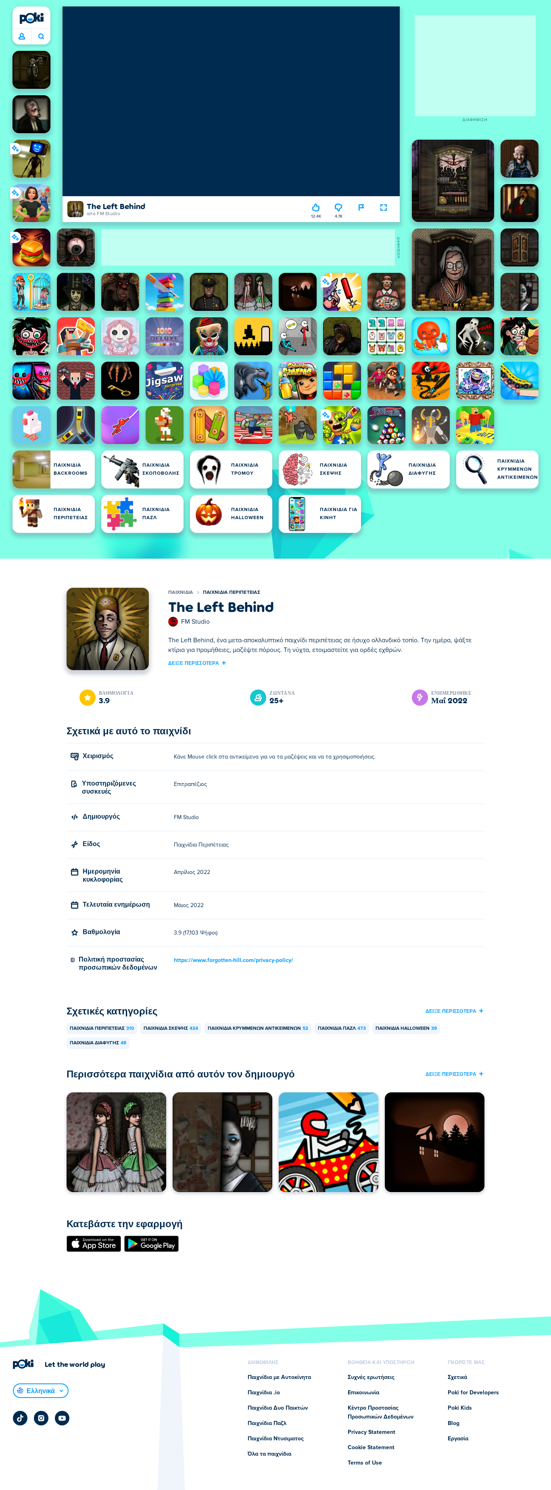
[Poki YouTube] (62, 1418)
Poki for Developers (473, 1393)
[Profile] (22, 36)
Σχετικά (457, 1377)
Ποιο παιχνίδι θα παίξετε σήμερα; (40, 36)
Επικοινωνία (363, 1393)
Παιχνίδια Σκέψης (171, 1028)
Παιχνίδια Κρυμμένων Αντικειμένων (258, 1028)
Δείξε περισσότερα (193, 663)
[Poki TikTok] (20, 1418)
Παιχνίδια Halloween (406, 1028)
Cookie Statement (371, 1447)
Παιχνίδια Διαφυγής (98, 1043)
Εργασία (458, 1439)
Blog (453, 1423)
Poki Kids (460, 1408)
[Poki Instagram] (41, 1418)
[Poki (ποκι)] (31, 18)
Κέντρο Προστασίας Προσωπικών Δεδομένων (380, 1412)
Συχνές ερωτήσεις (371, 1377)
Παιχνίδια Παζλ (342, 1028)
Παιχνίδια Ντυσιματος (276, 1439)
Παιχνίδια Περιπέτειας (231, 592)
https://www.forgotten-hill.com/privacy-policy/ (233, 960)
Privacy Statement (371, 1432)
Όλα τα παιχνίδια (269, 1454)
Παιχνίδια (180, 592)
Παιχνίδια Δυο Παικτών (278, 1408)
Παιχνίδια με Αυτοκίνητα (279, 1377)
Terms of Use (365, 1463)
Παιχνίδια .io (264, 1393)
